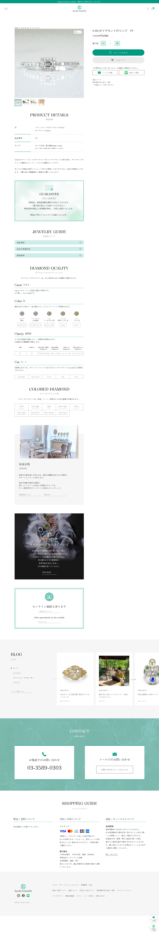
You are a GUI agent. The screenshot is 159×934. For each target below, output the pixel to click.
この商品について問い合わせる (103, 85)
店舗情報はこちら (25, 495)
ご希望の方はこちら (45, 611)
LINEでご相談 (134, 73)
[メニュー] (4, 8)
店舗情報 (84, 885)
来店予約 (47, 495)
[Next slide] (80, 63)
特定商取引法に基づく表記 (101, 82)
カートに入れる (121, 52)
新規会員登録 (69, 896)
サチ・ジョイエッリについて (69, 885)
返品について (97, 80)
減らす (103, 43)
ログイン (79, 896)
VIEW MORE (46, 572)
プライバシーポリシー (124, 890)
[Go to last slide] (17, 63)
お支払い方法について (87, 890)
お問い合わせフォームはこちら (114, 769)
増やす (117, 43)
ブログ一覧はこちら (17, 691)
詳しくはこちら (112, 854)
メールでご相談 (107, 73)
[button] (18, 102)
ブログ (55, 885)
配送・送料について (59, 890)
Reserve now (42, 622)
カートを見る (89, 896)
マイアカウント (58, 896)
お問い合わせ (100, 896)
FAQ (90, 885)
